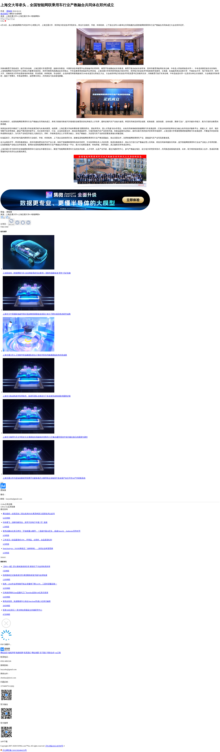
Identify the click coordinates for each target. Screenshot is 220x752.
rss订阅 (58, 653)
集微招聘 (19, 653)
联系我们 (27, 653)
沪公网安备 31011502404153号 (15, 750)
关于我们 (43, 653)
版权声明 (12, 653)
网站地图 (35, 653)
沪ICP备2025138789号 (54, 746)
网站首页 (4, 653)
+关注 (2, 482)
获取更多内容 (3, 557)
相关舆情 (4, 14)
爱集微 (9, 11)
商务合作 (51, 653)
